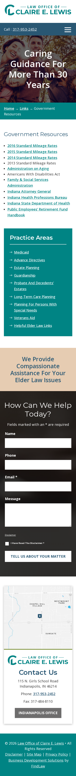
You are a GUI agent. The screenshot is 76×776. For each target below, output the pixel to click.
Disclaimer (10, 534)
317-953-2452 (25, 29)
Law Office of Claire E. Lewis (41, 743)
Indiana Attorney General (29, 191)
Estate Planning (26, 267)
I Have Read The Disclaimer (27, 543)
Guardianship (24, 275)
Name (10, 433)
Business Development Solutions (36, 760)
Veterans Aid (24, 317)
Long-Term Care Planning (34, 296)
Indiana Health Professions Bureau (37, 197)
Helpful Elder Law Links (33, 325)
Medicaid (21, 252)
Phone (10, 455)
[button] (68, 29)
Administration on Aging (28, 168)
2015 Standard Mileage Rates (32, 151)
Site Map (34, 754)
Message (12, 498)
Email (11, 477)
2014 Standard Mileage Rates (32, 157)
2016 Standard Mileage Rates (32, 145)
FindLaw (38, 766)
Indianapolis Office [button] (38, 712)
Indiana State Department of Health (38, 203)
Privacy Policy (56, 754)
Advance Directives (29, 260)
